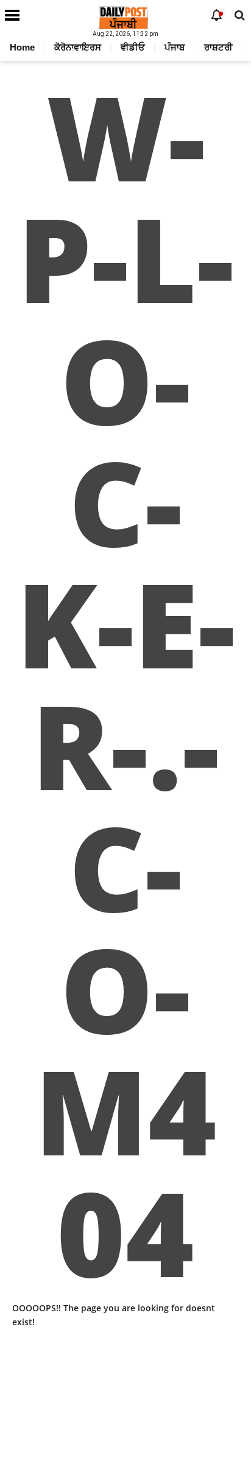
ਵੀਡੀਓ (133, 47)
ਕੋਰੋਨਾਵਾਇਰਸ (77, 47)
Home (22, 47)
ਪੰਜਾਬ (174, 47)
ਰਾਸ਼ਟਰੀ (218, 47)
